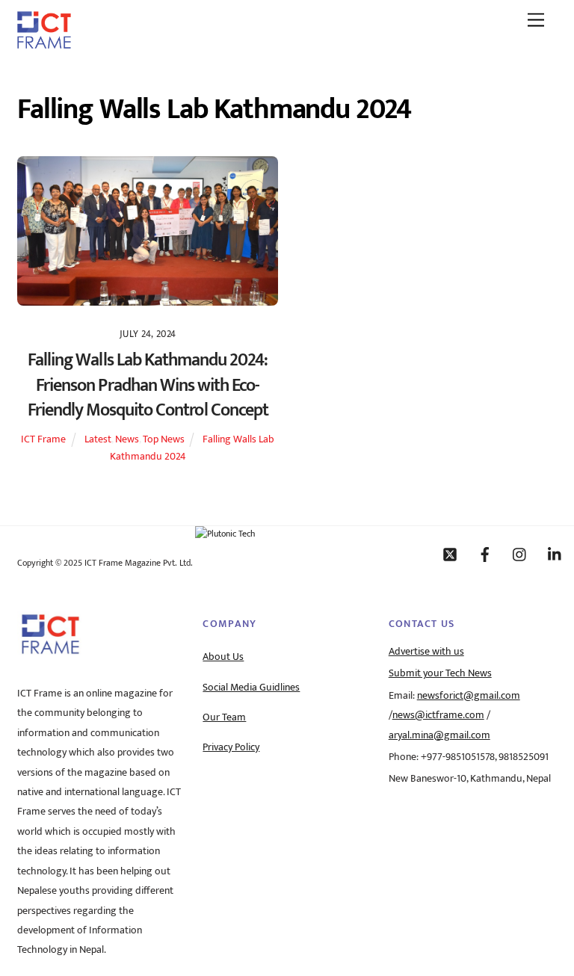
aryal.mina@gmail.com (439, 735)
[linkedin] (555, 554)
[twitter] (450, 554)
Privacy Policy (231, 747)
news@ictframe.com (438, 715)
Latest (97, 439)
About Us (223, 657)
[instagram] (520, 554)
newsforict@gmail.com (468, 696)
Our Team (224, 717)
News (127, 439)
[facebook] (485, 554)
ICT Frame (43, 439)
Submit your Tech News (440, 673)
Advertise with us (426, 652)
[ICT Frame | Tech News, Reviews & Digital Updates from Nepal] (44, 43)
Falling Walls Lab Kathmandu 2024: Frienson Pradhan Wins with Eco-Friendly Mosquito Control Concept (148, 385)
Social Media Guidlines (251, 688)
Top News (164, 439)
